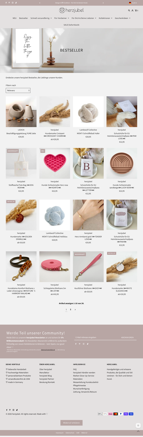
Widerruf (84, 433)
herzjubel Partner (46, 379)
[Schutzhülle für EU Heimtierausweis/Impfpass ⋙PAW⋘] (121, 215)
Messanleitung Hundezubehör (85, 382)
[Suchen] (129, 10)
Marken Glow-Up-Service (83, 375)
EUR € (134, 3)
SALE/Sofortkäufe (71, 25)
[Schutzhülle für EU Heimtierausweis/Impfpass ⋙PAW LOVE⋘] (121, 111)
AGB (77, 433)
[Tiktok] (16, 3)
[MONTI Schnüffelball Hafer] (88, 111)
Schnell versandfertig (40, 18)
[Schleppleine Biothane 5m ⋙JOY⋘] (54, 266)
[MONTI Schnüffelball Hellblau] (54, 215)
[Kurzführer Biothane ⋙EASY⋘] (88, 266)
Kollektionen (104, 18)
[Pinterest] (9, 3)
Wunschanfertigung (81, 388)
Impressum (59, 433)
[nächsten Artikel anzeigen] (75, 309)
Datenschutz (70, 433)
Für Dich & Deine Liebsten (83, 18)
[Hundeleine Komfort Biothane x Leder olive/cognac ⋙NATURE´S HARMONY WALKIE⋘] (21, 266)
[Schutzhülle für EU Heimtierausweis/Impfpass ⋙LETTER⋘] (88, 163)
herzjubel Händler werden (84, 372)
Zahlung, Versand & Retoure (85, 391)
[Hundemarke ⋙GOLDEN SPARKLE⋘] (21, 215)
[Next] (103, 3)
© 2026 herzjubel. (13, 414)
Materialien (78, 379)
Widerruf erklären (71, 422)
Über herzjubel (45, 369)
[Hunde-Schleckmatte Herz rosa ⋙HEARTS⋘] (54, 163)
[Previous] (40, 3)
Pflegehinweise (79, 385)
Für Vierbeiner (60, 18)
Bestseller (23, 18)
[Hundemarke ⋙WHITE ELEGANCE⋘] (121, 266)
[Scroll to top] (138, 431)
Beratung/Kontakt (47, 382)
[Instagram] (12, 3)
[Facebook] (6, 3)
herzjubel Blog (45, 375)
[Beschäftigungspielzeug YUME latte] (21, 111)
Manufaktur (44, 372)
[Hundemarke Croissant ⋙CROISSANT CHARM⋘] (54, 111)
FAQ (75, 369)
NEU (15, 18)
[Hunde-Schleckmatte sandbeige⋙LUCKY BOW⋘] (121, 163)
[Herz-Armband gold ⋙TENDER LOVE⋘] (88, 215)
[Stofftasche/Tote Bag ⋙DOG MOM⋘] (21, 163)
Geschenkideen (121, 18)
